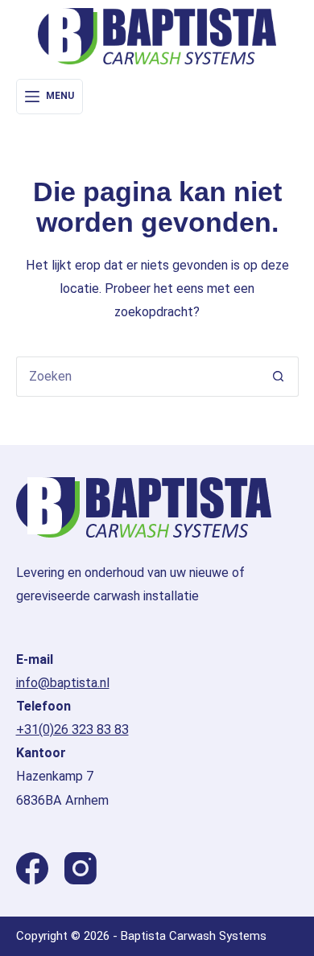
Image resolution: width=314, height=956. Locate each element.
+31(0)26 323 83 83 (72, 729)
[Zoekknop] (278, 376)
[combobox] (138, 376)
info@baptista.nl (62, 682)
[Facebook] (32, 868)
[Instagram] (80, 868)
